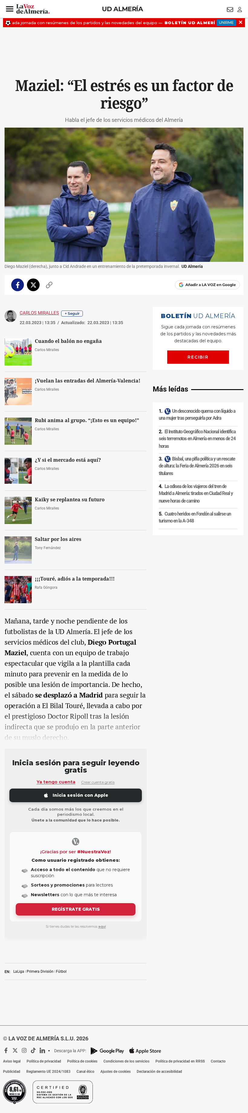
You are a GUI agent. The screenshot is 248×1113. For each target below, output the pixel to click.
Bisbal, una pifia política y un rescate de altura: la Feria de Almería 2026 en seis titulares (197, 466)
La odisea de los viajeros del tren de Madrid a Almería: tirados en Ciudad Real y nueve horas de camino (196, 493)
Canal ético (85, 1071)
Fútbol (61, 971)
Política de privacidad (44, 1061)
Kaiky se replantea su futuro (70, 500)
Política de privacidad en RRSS (180, 1061)
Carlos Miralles (39, 313)
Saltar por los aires (58, 539)
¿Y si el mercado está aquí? (68, 460)
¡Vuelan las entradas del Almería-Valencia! (87, 381)
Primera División (40, 971)
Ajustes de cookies (115, 1071)
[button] (9, 9)
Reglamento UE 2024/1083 (48, 1071)
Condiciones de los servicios (126, 1061)
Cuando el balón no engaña (68, 341)
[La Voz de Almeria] (33, 9)
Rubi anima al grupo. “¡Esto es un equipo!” (87, 420)
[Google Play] (107, 1051)
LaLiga (18, 971)
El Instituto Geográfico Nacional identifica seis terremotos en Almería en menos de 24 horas (197, 439)
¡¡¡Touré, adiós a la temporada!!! (75, 579)
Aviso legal (12, 1061)
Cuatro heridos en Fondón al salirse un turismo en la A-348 (195, 517)
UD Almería (122, 9)
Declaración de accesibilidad (159, 1071)
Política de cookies (82, 1061)
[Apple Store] (145, 1050)
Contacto (218, 1061)
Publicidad (11, 1071)
